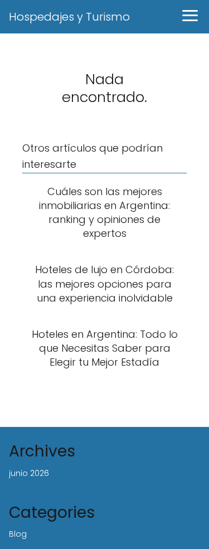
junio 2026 (29, 473)
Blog (18, 534)
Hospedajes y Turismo (69, 17)
